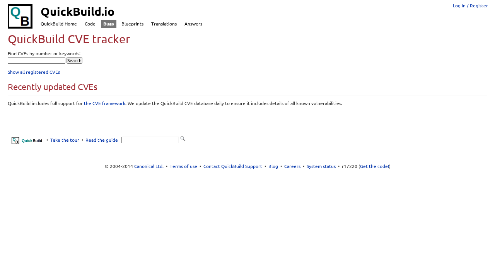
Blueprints (132, 23)
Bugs (108, 23)
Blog (273, 166)
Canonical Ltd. (149, 166)
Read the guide (101, 139)
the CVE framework (104, 103)
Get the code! (374, 166)
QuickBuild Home (59, 23)
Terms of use (183, 166)
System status (321, 166)
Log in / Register (470, 5)
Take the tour (64, 139)
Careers (292, 166)
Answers (193, 23)
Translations (164, 23)
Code (90, 23)
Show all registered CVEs (34, 72)
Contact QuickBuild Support (232, 166)
